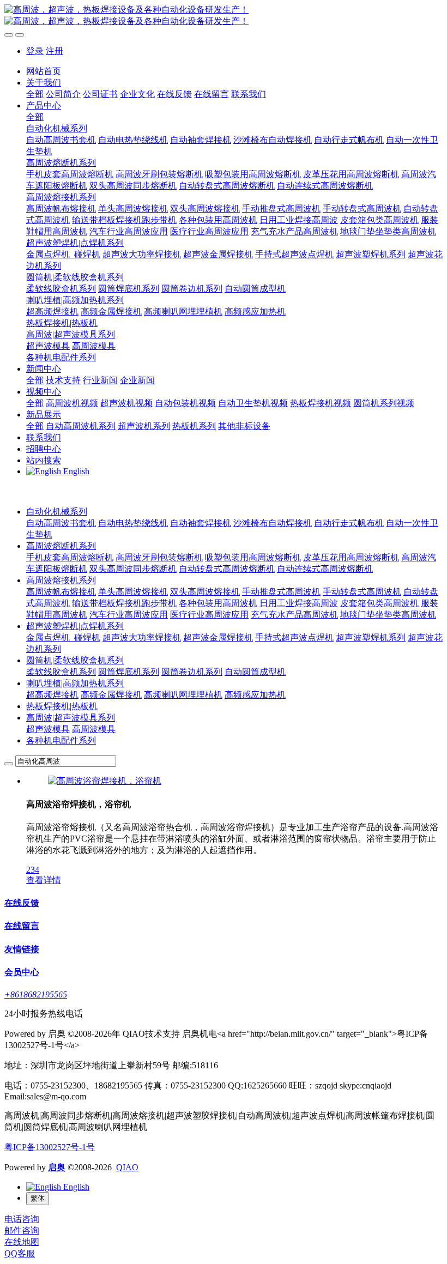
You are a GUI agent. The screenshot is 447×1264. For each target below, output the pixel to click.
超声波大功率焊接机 (141, 637)
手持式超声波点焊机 (294, 637)
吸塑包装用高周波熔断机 (253, 557)
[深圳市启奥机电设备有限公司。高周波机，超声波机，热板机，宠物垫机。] (223, 15)
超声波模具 (48, 729)
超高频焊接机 (52, 694)
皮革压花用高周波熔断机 (351, 557)
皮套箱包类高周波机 (379, 603)
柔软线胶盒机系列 (61, 671)
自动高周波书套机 (61, 523)
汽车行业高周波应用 (128, 614)
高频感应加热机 (255, 694)
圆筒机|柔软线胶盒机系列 (75, 660)
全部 (35, 94)
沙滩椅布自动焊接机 (272, 523)
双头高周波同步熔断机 (133, 568)
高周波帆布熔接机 (61, 591)
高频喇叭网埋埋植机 (183, 694)
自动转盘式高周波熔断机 (227, 568)
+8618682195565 (35, 994)
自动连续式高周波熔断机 (325, 568)
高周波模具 (94, 729)
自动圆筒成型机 (255, 671)
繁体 (38, 1198)
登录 (35, 51)
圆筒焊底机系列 (128, 671)
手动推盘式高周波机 (281, 591)
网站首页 (43, 71)
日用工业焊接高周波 (298, 603)
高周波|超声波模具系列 (70, 717)
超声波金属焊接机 (218, 637)
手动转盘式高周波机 (362, 591)
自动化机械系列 (56, 511)
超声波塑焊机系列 (371, 637)
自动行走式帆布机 (349, 523)
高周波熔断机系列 (61, 546)
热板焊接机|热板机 (62, 706)
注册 (54, 51)
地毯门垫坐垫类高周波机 (388, 614)
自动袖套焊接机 (200, 523)
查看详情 (43, 880)
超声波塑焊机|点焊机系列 (75, 626)
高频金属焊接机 (111, 694)
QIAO (127, 1167)
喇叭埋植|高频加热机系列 (75, 683)
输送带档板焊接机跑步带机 (124, 603)
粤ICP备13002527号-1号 (49, 1147)
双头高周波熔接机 (205, 591)
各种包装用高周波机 (218, 603)
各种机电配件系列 (61, 740)
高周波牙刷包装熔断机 (159, 557)
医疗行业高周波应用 (209, 614)
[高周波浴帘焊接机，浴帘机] (104, 780)
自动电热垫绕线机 (133, 523)
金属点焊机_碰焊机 (63, 637)
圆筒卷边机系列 (191, 671)
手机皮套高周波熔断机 (69, 557)
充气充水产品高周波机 (294, 614)
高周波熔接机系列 (61, 580)
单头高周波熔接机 (133, 591)
